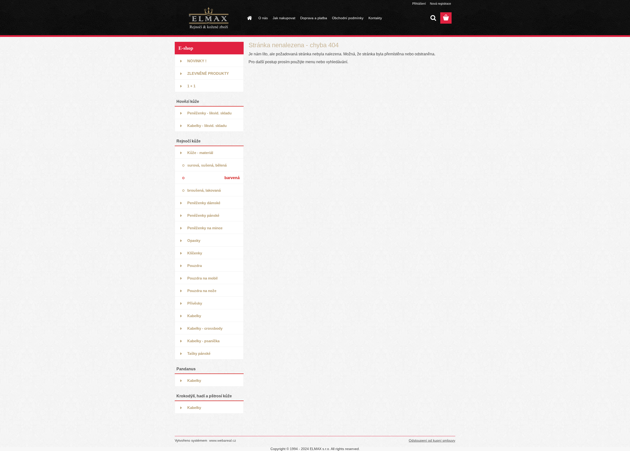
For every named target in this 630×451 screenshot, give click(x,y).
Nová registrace (440, 3)
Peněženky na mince (204, 228)
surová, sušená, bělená (207, 165)
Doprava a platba (313, 18)
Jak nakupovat (284, 18)
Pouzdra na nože (201, 291)
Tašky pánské (198, 353)
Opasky (193, 240)
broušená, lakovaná (204, 190)
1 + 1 (191, 86)
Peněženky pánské (203, 215)
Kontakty (375, 18)
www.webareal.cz (222, 440)
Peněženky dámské (203, 203)
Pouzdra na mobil (202, 278)
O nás (263, 18)
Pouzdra (194, 266)
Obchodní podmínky (347, 18)
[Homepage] (249, 18)
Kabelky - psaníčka (203, 341)
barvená (232, 178)
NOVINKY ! (196, 61)
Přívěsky (194, 303)
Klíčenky (194, 253)
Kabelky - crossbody (204, 328)
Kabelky (194, 316)
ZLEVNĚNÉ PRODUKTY (208, 73)
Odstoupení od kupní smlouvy (432, 440)
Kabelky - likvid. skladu (207, 126)
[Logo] (208, 18)
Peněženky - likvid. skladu (209, 113)
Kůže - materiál (200, 153)
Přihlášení (419, 3)
